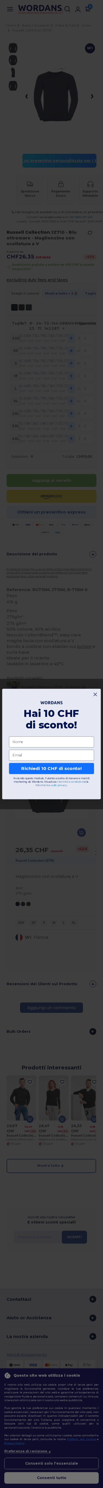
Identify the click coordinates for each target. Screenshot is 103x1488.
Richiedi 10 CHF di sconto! (51, 768)
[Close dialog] (95, 694)
